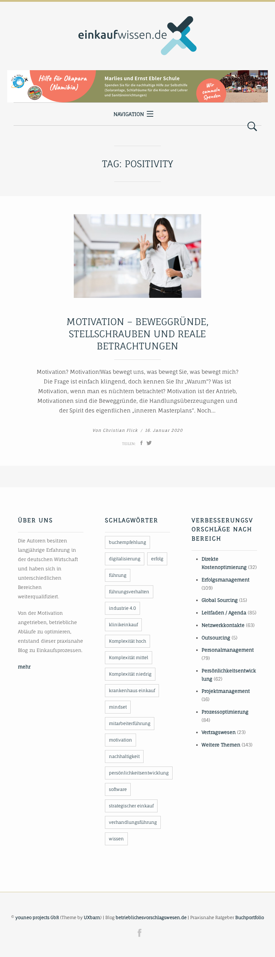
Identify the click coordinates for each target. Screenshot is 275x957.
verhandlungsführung (133, 822)
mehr (24, 667)
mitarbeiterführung (129, 723)
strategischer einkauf (131, 805)
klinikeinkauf (123, 624)
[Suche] (252, 126)
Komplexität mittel (128, 657)
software (118, 789)
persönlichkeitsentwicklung (139, 772)
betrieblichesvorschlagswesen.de (151, 917)
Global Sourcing (220, 600)
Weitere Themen (221, 745)
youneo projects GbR (37, 917)
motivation (120, 740)
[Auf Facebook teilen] (141, 442)
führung (117, 575)
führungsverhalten (129, 591)
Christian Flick (120, 430)
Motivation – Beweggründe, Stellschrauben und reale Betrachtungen (137, 334)
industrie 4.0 (122, 608)
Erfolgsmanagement (226, 580)
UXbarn (92, 917)
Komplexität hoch (127, 641)
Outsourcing (216, 638)
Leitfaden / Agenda (224, 612)
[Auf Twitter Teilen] (149, 442)
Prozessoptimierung (225, 712)
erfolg (157, 558)
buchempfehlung (127, 542)
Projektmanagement (226, 691)
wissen (116, 838)
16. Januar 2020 (164, 430)
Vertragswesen (219, 732)
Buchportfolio (249, 917)
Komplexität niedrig (130, 674)
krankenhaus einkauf (132, 690)
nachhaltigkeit (124, 756)
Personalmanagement (228, 650)
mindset (118, 707)
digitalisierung (124, 558)
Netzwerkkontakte (223, 625)
